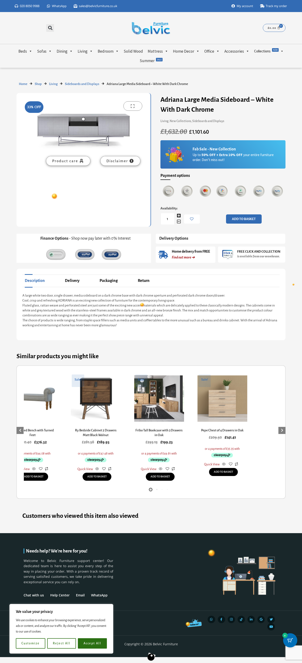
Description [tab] (35, 281)
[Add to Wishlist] (192, 219)
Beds (22, 51)
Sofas (41, 51)
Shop (38, 84)
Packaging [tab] (109, 281)
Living (83, 51)
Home (23, 84)
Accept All (92, 643)
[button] (50, 28)
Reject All (61, 643)
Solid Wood (133, 51)
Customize (30, 643)
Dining (62, 51)
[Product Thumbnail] (132, 106)
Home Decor (183, 51)
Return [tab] (144, 281)
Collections (266, 50)
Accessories (234, 51)
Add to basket (244, 219)
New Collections (180, 121)
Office (209, 51)
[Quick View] (34, 469)
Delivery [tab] (72, 281)
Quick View (85, 469)
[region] (61, 629)
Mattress (155, 51)
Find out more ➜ (183, 257)
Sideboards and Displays (82, 84)
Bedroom (105, 51)
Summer (151, 60)
